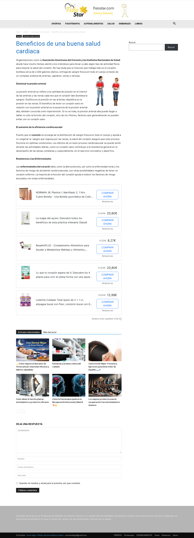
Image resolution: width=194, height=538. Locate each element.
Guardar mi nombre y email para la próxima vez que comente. (49, 483)
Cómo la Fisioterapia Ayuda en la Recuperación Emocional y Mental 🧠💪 (67, 402)
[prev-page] (18, 411)
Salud (111, 23)
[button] (174, 23)
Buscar (132, 42)
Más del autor (50, 332)
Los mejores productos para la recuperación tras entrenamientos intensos (104, 402)
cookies (60, 535)
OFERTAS (56, 23)
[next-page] (23, 411)
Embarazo (125, 23)
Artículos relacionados (29, 332)
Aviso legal (31, 535)
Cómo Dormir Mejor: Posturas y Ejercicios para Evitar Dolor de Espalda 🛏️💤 (103, 367)
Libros (138, 23)
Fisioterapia (72, 23)
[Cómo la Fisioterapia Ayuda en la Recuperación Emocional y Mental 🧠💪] (68, 385)
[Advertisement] (153, 77)
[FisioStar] (97, 10)
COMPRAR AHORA (108, 194)
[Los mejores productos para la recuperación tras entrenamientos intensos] (105, 385)
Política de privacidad (46, 535)
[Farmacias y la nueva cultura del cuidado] (68, 349)
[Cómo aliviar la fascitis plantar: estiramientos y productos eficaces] (32, 385)
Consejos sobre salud (40, 32)
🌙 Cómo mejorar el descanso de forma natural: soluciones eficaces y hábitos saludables (32, 367)
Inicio (18, 32)
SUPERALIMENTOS (93, 23)
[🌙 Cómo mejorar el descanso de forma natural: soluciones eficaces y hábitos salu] (32, 349)
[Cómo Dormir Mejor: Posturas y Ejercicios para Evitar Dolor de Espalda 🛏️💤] (105, 349)
